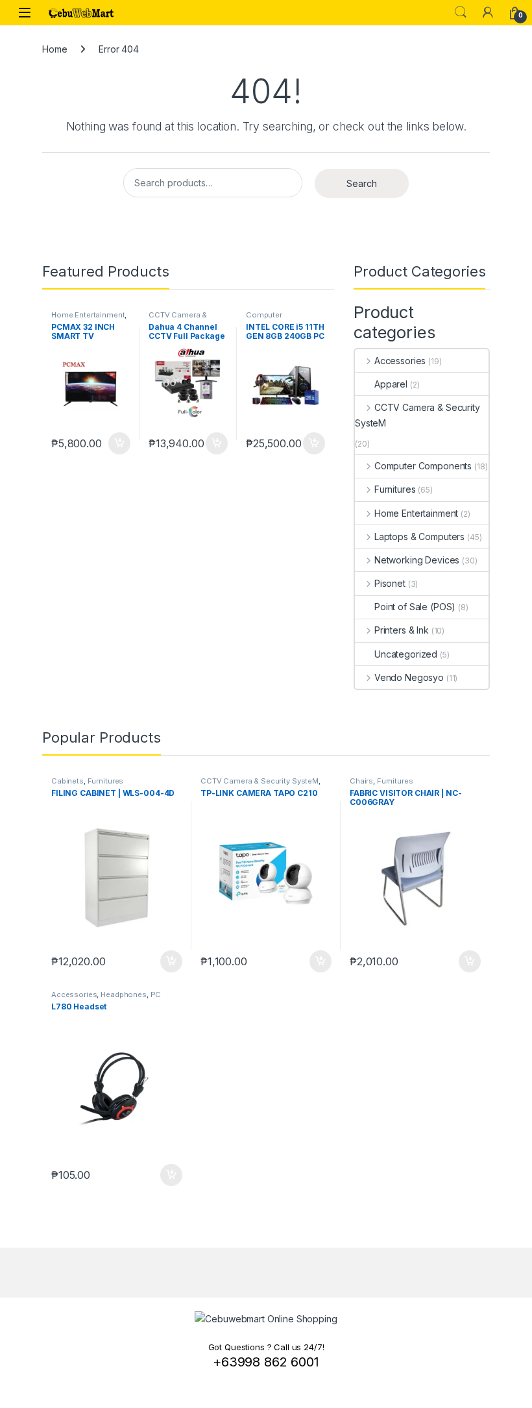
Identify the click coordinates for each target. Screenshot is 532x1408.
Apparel (390, 383)
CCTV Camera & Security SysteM (178, 318)
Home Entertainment (88, 314)
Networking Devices (416, 559)
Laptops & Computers (419, 536)
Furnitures (394, 489)
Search (460, 12)
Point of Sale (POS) (414, 606)
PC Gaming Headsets (106, 998)
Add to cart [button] (119, 443)
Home (54, 49)
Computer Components (270, 318)
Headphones (124, 994)
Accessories (400, 360)
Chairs (361, 780)
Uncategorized (405, 654)
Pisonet (389, 583)
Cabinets (67, 780)
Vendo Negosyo (409, 677)
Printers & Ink (401, 630)
